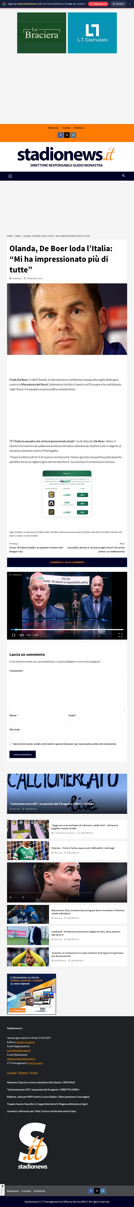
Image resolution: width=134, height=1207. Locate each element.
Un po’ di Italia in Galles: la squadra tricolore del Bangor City (36, 547)
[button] (14, 176)
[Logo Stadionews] (33, 1145)
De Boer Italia (43, 532)
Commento (16, 670)
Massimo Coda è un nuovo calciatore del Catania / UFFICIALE (41, 1082)
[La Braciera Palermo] (41, 32)
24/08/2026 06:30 (86, 833)
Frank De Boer (31, 535)
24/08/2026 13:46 (77, 960)
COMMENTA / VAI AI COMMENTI (67, 562)
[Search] (123, 176)
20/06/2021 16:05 (35, 278)
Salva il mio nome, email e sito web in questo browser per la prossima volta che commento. (65, 743)
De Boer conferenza (25, 532)
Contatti (66, 127)
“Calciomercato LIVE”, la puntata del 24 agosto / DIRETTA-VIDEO (51, 804)
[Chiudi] (129, 4)
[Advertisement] (67, 98)
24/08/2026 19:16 (31, 809)
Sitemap (23, 1072)
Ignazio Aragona (26, 1042)
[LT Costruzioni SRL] (92, 32)
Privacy (34, 1072)
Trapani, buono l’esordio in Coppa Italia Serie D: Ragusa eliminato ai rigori (47, 1103)
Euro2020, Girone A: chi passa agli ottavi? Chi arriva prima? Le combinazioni (96, 547)
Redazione (53, 127)
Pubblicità (79, 127)
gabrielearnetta (60, 960)
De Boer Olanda (110, 532)
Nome (13, 715)
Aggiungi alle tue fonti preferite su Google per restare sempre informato (56, 3)
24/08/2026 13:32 (73, 853)
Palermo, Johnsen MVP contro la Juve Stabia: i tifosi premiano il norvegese (48, 1096)
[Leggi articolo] (28, 829)
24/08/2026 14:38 (73, 939)
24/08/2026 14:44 (73, 918)
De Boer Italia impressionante (66, 532)
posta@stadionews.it (19, 1050)
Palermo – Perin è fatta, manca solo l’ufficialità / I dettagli (82, 848)
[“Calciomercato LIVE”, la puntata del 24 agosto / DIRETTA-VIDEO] (67, 794)
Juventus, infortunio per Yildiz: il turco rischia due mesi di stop (50, 892)
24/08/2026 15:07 (31, 897)
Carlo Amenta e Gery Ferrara (65, 833)
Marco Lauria (35, 1062)
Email (72, 715)
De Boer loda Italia (91, 532)
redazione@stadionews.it (21, 1058)
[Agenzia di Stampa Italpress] (31, 993)
